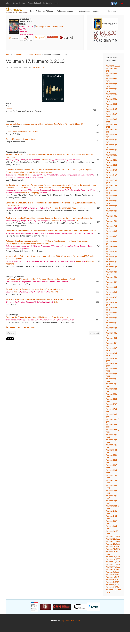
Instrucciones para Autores (89, 11)
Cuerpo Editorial (34, 3)
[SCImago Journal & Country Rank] (48, 26)
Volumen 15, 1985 (113, 557)
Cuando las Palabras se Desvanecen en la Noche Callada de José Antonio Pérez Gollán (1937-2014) (45, 124)
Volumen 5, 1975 (112, 582)
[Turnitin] (93, 607)
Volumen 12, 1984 (113, 564)
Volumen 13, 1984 (113, 562)
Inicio (8, 3)
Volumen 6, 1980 (112, 580)
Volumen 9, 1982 (112, 572)
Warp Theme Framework (70, 621)
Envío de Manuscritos (51, 3)
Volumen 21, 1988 (113, 541)
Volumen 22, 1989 (113, 539)
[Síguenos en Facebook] (112, 3)
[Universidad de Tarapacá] (105, 24)
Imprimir (12, 327)
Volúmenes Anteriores (66, 11)
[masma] (105, 34)
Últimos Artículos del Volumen (41, 11)
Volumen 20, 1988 (113, 544)
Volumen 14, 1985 (113, 559)
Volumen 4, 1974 (112, 585)
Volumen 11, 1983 (113, 567)
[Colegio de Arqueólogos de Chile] (79, 607)
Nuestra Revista (19, 3)
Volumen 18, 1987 (113, 549)
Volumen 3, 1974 (112, 587)
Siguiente (94, 333)
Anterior (11, 333)
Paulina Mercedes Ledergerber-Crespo (21, 139)
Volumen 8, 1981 (112, 575)
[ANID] (34, 607)
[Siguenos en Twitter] (115, 3)
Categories (17, 55)
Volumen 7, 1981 (112, 577)
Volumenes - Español (32, 55)
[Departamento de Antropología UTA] (105, 40)
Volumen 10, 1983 (113, 569)
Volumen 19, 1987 (113, 547)
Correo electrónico (28, 327)
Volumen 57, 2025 (113, 66)
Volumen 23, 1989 (113, 536)
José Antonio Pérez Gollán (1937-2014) (22, 132)
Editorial (9, 109)
